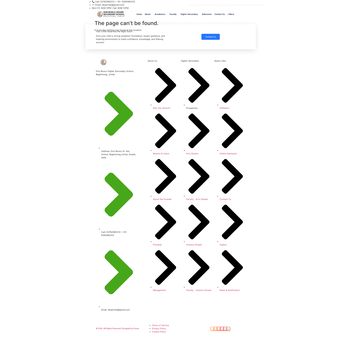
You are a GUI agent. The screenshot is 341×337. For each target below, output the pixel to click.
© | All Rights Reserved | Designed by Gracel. (117, 328)
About (147, 14)
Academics (160, 14)
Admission (207, 14)
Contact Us (219, 14)
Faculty (173, 14)
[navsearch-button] (242, 14)
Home (139, 14)
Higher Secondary (189, 14)
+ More (231, 14)
